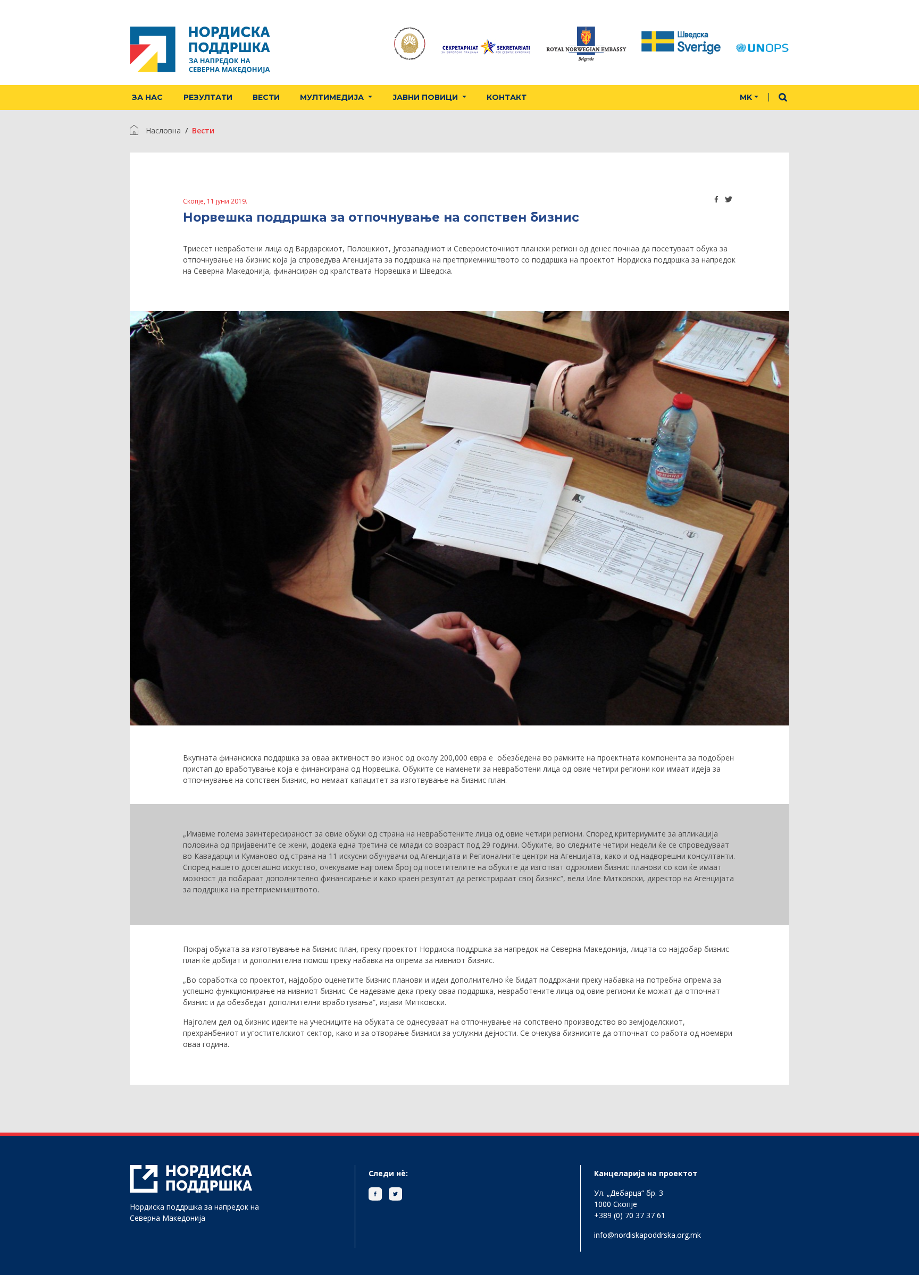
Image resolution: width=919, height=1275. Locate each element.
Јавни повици (426, 97)
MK (746, 97)
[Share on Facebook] (717, 199)
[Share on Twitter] (728, 199)
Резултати (207, 97)
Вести (266, 97)
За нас (147, 97)
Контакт (507, 97)
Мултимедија (333, 97)
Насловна (163, 130)
